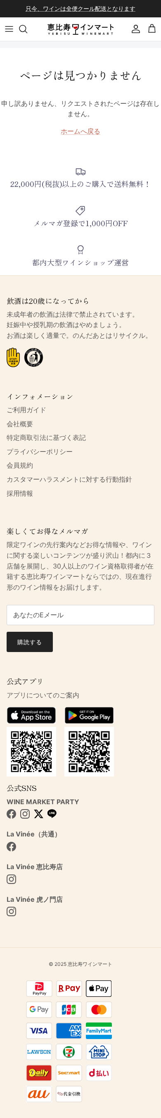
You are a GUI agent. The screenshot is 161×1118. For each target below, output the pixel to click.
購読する (29, 641)
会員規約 (20, 465)
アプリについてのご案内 (43, 695)
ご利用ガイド (26, 410)
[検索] (27, 29)
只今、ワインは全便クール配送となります (80, 8)
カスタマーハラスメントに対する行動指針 (69, 479)
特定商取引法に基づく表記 (46, 437)
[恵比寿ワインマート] (80, 29)
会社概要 (20, 424)
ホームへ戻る (80, 131)
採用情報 (20, 493)
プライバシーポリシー (40, 451)
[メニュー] (9, 29)
